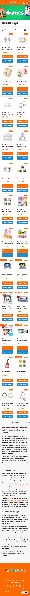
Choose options (7, 56)
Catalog (22, 576)
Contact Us (10, 578)
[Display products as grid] (25, 30)
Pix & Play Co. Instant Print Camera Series (22, 210)
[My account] (24, 3)
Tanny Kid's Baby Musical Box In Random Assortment (22, 372)
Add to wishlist (7, 60)
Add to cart (22, 56)
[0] (27, 3)
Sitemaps (18, 580)
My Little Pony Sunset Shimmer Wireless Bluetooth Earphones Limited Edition (7, 81)
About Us (8, 576)
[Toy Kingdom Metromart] (23, 586)
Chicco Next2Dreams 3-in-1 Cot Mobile (22, 404)
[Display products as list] (27, 30)
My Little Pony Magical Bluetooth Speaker (7, 48)
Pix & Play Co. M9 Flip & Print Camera (7, 242)
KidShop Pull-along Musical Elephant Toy (7, 275)
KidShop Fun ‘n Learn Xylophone (6, 339)
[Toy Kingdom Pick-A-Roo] (5, 591)
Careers (12, 576)
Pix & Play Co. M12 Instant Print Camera (22, 242)
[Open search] (21, 3)
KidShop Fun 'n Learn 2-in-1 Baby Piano (22, 307)
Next (27, 422)
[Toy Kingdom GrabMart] (9, 591)
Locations (17, 576)
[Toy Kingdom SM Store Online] (20, 586)
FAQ (14, 578)
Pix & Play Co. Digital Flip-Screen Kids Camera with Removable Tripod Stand (7, 178)
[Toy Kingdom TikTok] (13, 586)
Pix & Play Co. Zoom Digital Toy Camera (22, 177)
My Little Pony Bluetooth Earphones (7, 145)
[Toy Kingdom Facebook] (7, 586)
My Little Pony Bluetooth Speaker (22, 80)
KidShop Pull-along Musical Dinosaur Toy (22, 275)
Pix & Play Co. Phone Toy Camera (7, 210)
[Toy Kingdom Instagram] (10, 586)
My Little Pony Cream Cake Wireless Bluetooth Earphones (22, 48)
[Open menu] (2, 2)
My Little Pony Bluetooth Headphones (21, 113)
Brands (22, 580)
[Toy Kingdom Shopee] (23, 588)
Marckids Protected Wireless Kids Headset (7, 404)
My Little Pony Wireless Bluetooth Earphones (7, 113)
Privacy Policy (19, 578)
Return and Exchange (15, 582)
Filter (5, 30)
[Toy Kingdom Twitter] (4, 586)
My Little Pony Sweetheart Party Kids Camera (21, 145)
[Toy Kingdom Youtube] (16, 586)
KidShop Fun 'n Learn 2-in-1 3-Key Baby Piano (7, 307)
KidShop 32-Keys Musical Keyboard (22, 339)
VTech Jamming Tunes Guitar (6, 372)
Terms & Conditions (10, 580)
